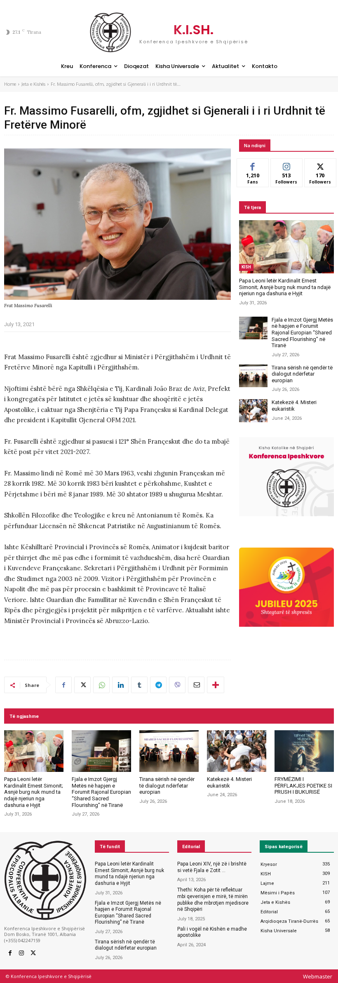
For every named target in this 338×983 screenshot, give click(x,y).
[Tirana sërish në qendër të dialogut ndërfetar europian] (253, 376)
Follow (286, 165)
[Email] (196, 685)
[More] (215, 685)
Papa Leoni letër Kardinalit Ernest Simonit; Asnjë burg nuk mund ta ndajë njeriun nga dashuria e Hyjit (285, 286)
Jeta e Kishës (33, 84)
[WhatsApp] (101, 685)
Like (253, 165)
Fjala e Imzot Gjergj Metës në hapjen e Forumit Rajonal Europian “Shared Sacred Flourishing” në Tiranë (302, 332)
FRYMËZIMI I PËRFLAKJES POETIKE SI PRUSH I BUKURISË (303, 785)
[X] (82, 685)
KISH (246, 267)
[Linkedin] (120, 685)
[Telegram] (158, 685)
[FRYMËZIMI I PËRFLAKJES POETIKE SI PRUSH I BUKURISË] (304, 751)
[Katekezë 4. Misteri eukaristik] (253, 410)
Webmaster (317, 976)
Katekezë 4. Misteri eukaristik (294, 405)
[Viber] (177, 685)
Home (10, 84)
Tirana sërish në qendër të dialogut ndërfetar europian (302, 374)
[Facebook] (63, 685)
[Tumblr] (139, 685)
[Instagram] (21, 953)
